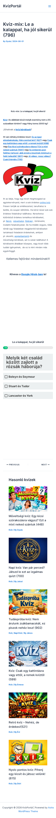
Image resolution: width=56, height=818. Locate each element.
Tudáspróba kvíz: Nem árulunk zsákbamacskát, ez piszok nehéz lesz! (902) (27, 623)
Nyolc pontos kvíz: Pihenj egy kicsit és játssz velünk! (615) (27, 774)
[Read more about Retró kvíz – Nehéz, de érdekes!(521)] (28, 705)
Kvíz (11, 530)
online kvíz (45, 202)
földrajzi (29, 221)
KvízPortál (12, 6)
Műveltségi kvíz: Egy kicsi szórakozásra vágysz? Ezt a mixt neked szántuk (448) (27, 520)
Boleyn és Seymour (22, 376)
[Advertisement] (28, 75)
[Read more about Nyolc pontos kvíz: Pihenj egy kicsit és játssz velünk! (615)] (28, 752)
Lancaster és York (21, 395)
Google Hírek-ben (32, 274)
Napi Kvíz (18, 633)
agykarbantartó (21, 236)
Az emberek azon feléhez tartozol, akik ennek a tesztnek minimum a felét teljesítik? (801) (27, 153)
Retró (8, 221)
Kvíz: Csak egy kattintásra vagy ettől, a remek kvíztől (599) (26, 675)
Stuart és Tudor (19, 386)
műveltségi (18, 221)
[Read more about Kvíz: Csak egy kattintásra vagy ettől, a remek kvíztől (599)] (28, 653)
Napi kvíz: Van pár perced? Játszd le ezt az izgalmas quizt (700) (27, 572)
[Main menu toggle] (49, 6)
